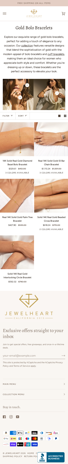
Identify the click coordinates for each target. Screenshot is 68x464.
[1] (20, 98)
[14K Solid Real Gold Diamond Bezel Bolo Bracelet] (17, 139)
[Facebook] (4, 416)
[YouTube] (17, 416)
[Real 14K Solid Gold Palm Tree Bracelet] (17, 196)
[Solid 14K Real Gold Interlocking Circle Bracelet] (17, 252)
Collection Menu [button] (13, 394)
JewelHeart (12, 453)
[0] (27, 85)
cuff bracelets (56, 54)
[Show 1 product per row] (59, 115)
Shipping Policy (12, 456)
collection (27, 45)
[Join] (60, 355)
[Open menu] (8, 13)
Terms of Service (21, 366)
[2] (57, 93)
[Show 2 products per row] (65, 115)
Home (30, 453)
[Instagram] (11, 416)
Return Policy (32, 456)
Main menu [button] (9, 384)
